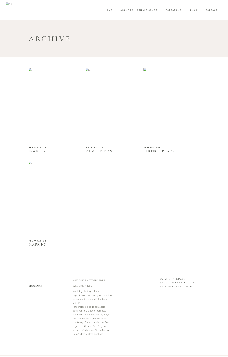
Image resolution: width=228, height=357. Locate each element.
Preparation (37, 148)
